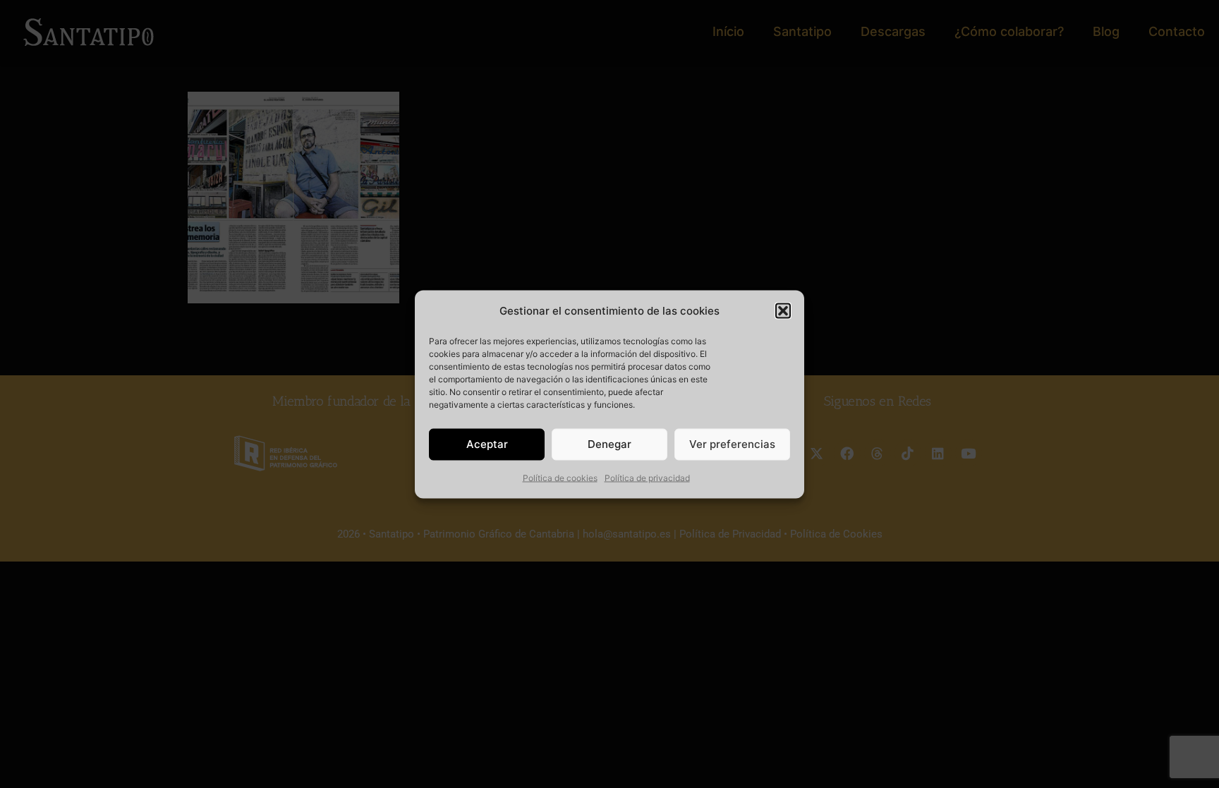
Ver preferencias (732, 444)
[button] (783, 310)
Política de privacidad (647, 477)
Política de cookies (560, 477)
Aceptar (487, 444)
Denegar (609, 444)
